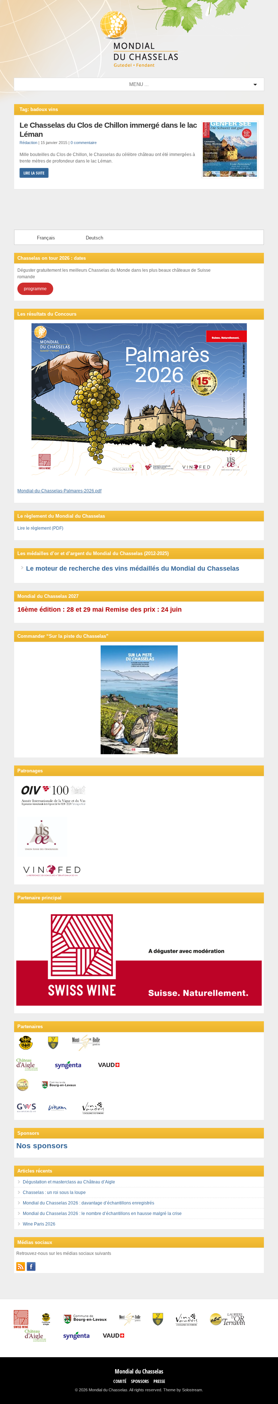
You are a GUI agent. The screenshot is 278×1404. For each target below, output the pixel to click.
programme (35, 288)
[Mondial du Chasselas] (139, 65)
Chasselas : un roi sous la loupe (54, 1192)
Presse (159, 1381)
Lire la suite (34, 173)
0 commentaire (84, 142)
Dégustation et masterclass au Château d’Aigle (69, 1182)
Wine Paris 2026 (39, 1224)
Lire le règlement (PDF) (40, 528)
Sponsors (140, 1381)
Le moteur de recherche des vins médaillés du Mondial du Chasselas (132, 568)
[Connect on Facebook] (31, 1266)
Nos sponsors (42, 1145)
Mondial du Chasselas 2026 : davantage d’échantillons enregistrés (88, 1203)
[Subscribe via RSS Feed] (20, 1266)
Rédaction (28, 142)
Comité (119, 1381)
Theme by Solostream (182, 1390)
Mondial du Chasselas (139, 1371)
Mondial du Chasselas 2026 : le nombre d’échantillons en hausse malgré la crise (102, 1213)
